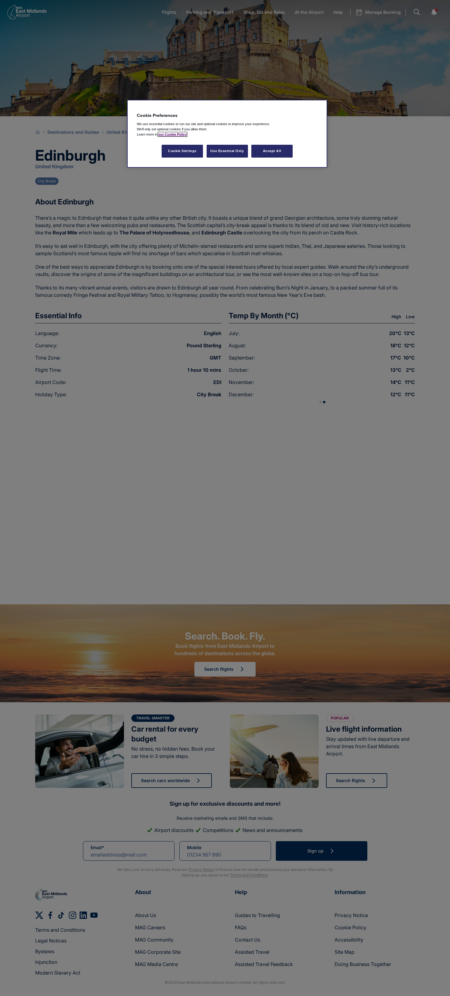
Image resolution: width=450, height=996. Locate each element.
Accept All (272, 151)
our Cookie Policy (172, 134)
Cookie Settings (182, 151)
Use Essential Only (227, 151)
